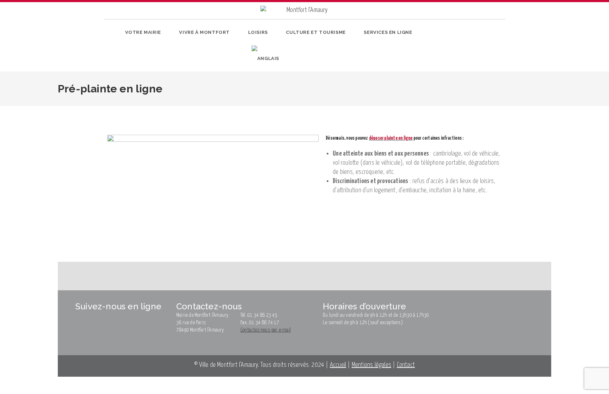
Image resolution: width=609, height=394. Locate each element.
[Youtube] (472, 47)
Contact (406, 365)
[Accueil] (107, 110)
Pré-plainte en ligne (181, 110)
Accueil (338, 365)
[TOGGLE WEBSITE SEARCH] (291, 59)
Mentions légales (371, 365)
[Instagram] (461, 47)
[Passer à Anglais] (265, 59)
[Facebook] (450, 47)
